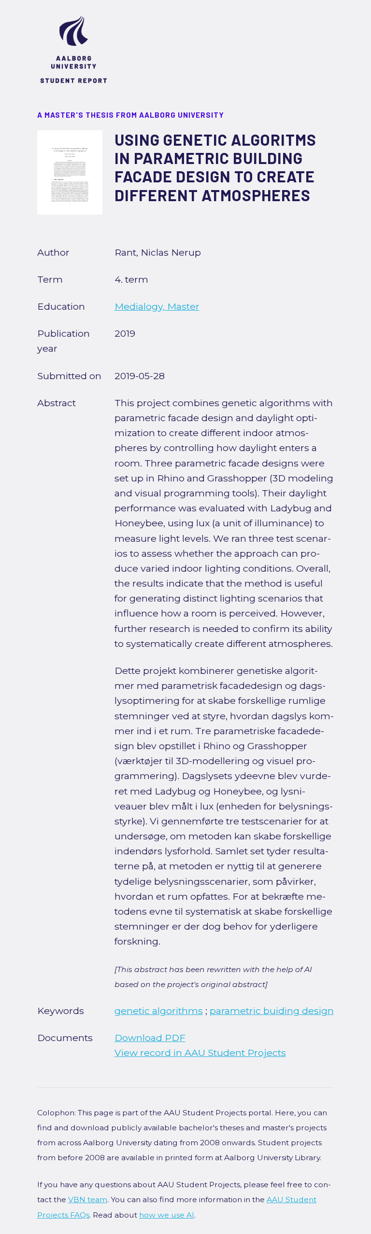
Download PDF (150, 1037)
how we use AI (166, 1215)
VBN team (87, 1199)
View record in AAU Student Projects (200, 1052)
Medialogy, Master (157, 306)
